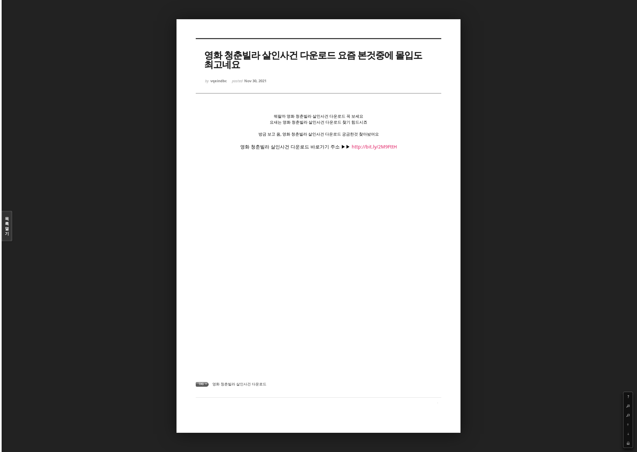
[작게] (628, 415)
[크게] (628, 406)
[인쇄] (628, 443)
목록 (7, 226)
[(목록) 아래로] (628, 433)
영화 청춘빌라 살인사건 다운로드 (239, 383)
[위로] (628, 424)
